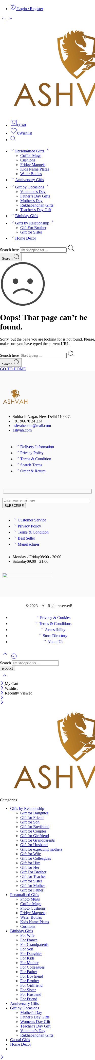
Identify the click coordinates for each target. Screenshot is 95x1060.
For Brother (29, 981)
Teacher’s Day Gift (35, 210)
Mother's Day (31, 1012)
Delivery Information (37, 447)
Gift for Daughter (34, 813)
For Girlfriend (31, 985)
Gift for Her (29, 867)
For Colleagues (32, 967)
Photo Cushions (33, 908)
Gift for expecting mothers (41, 849)
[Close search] (4, 679)
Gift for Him (30, 863)
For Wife (27, 935)
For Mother (29, 962)
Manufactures (29, 544)
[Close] (2, 683)
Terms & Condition (35, 459)
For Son (26, 949)
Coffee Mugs (30, 155)
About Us (55, 642)
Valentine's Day (32, 1031)
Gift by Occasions (29, 187)
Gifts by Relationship (32, 223)
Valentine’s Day (33, 191)
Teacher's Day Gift (35, 1026)
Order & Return (33, 471)
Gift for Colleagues (35, 858)
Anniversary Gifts (29, 180)
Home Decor (25, 238)
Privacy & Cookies (55, 617)
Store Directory (55, 636)
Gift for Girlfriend (34, 836)
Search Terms (31, 465)
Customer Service (32, 520)
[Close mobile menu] (2, 703)
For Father (28, 972)
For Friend (28, 999)
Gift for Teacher (33, 876)
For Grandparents (34, 944)
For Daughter (31, 953)
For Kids (27, 958)
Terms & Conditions (55, 623)
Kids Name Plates (34, 169)
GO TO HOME (13, 369)
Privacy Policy (32, 453)
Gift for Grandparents (37, 840)
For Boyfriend (31, 976)
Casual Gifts (20, 1040)
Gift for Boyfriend (34, 826)
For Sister (28, 990)
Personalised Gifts (29, 151)
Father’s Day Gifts (35, 196)
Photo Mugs (30, 899)
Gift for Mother (32, 885)
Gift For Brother (33, 227)
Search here (10, 250)
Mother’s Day (31, 200)
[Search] (13, 140)
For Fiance (28, 940)
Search (7, 258)
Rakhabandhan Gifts (36, 205)
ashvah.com (22, 430)
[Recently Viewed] (14, 658)
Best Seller (26, 538)
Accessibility (55, 629)
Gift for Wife (30, 854)
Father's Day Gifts (34, 1017)
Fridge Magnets (32, 164)
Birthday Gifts (26, 216)
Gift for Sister (31, 232)
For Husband (30, 994)
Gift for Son (30, 822)
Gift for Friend (32, 817)
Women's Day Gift (35, 1021)
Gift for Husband (34, 845)
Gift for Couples (33, 831)
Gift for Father (31, 890)
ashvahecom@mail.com (32, 425)
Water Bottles (31, 174)
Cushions (27, 160)
